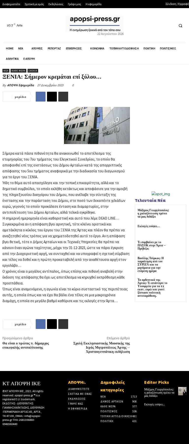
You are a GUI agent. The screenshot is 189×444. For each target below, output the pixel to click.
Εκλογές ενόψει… (149, 226)
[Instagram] (13, 432)
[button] (180, 25)
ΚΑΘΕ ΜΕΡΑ (18, 70)
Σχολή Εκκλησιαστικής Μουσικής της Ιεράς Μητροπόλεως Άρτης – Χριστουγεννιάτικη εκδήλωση (101, 347)
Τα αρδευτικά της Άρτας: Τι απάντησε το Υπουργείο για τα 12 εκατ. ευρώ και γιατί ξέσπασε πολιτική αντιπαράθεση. (152, 288)
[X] (160, 25)
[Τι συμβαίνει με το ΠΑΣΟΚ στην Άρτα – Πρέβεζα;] (178, 247)
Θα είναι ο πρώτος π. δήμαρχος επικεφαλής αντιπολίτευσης (25, 345)
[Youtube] (169, 25)
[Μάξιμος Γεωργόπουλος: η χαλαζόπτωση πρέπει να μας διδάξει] (178, 215)
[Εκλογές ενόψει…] (178, 231)
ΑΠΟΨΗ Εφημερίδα (20, 85)
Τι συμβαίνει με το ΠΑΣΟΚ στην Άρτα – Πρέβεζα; (152, 245)
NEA (5, 70)
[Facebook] (151, 25)
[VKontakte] (28, 432)
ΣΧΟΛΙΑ (33, 70)
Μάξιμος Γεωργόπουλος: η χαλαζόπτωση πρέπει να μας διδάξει (153, 213)
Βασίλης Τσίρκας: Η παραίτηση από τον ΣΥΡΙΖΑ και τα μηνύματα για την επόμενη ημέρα (151, 264)
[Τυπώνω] (63, 97)
